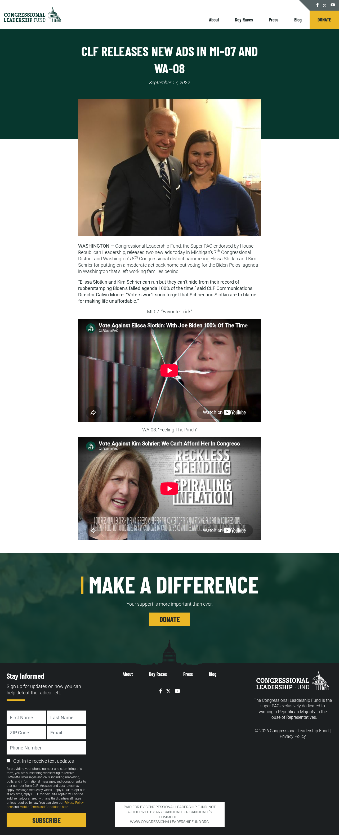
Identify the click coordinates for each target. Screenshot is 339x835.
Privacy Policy (293, 736)
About (214, 20)
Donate (324, 20)
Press (273, 20)
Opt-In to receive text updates (43, 761)
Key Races (244, 20)
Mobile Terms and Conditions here (44, 807)
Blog (298, 20)
